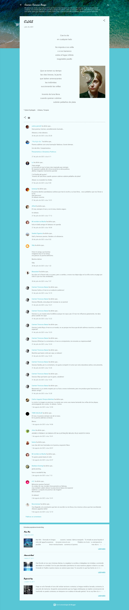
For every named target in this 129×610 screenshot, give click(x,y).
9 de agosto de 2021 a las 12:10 (42, 512)
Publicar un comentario (33, 517)
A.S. (33, 481)
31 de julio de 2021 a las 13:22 (42, 319)
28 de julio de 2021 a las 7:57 (41, 281)
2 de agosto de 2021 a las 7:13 (42, 475)
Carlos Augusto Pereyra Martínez (43, 399)
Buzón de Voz (28, 578)
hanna (34, 442)
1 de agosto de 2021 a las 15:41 (42, 436)
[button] (104, 20)
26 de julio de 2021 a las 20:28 (42, 136)
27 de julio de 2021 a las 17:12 (42, 216)
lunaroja (34, 189)
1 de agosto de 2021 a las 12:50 (42, 407)
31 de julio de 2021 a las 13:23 (42, 332)
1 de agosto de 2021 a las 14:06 (42, 424)
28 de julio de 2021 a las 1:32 (41, 266)
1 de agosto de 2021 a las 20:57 (42, 448)
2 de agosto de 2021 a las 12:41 (42, 498)
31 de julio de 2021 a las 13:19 (42, 293)
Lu (32, 162)
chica (33, 430)
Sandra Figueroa (37, 233)
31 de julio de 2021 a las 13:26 (42, 368)
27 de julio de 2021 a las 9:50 (41, 183)
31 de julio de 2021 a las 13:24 (42, 344)
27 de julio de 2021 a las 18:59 (42, 227)
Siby (33, 245)
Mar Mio (27, 532)
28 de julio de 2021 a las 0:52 (41, 239)
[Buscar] (108, 5)
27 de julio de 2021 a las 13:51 (42, 200)
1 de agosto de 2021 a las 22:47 (42, 460)
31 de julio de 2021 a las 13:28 (42, 393)
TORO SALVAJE (37, 413)
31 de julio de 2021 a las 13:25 (42, 356)
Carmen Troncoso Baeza (35, 4)
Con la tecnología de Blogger (66, 605)
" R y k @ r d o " (37, 141)
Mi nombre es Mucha (39, 221)
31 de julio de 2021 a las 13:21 (42, 305)
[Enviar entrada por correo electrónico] (29, 118)
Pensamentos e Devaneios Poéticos (44, 152)
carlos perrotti (36, 126)
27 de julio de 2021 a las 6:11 (41, 157)
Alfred (34, 206)
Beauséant (35, 272)
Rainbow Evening (37, 466)
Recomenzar (36, 504)
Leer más (101, 549)
